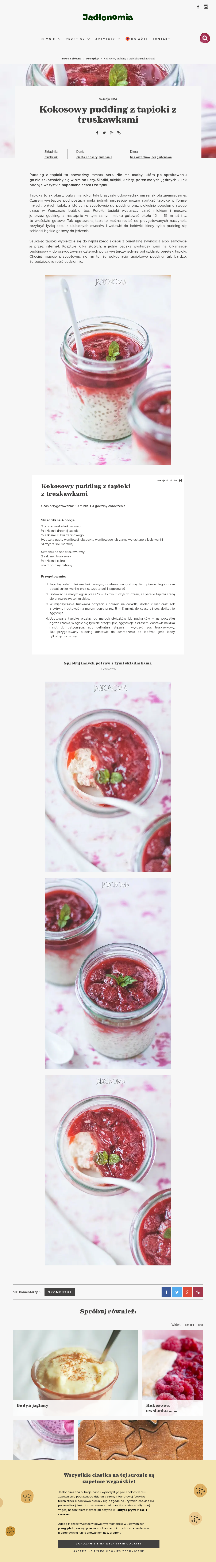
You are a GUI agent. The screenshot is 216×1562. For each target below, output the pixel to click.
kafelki (189, 1325)
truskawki (51, 157)
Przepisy (75, 39)
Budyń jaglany (33, 1405)
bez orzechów (140, 157)
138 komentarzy (25, 1292)
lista (200, 1325)
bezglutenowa (161, 157)
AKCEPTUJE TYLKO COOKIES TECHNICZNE (108, 1551)
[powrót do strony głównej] (108, 17)
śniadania (105, 157)
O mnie (48, 39)
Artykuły (105, 39)
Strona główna (71, 58)
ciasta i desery (86, 157)
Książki (138, 39)
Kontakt (162, 39)
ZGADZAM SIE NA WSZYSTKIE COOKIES (109, 1543)
